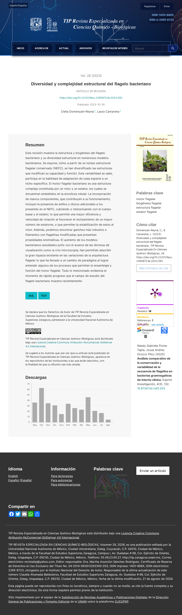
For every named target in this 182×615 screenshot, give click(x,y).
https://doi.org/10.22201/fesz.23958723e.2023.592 (91, 97)
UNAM (82, 601)
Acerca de (41, 48)
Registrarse (150, 6)
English (13, 476)
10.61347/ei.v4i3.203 (151, 388)
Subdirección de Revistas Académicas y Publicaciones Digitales (104, 597)
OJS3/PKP (121, 601)
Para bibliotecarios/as (65, 484)
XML (31, 295)
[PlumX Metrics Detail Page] (155, 292)
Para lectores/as (62, 476)
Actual (64, 48)
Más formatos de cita (153, 268)
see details (157, 324)
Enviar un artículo (153, 471)
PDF (44, 295)
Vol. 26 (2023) (91, 76)
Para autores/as (61, 480)
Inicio (20, 48)
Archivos (85, 48)
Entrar (167, 6)
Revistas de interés (114, 48)
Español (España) (19, 5)
